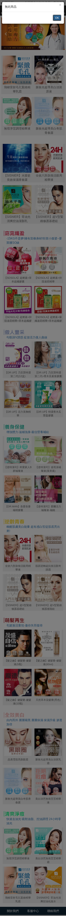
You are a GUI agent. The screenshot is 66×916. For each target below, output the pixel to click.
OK (57, 17)
